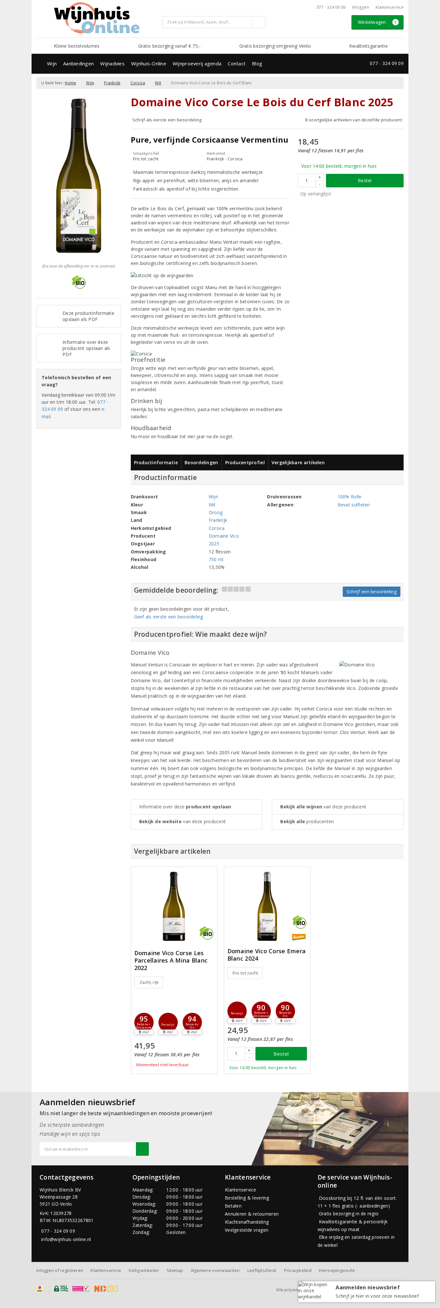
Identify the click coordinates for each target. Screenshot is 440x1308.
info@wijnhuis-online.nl (66, 1239)
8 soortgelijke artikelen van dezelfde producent (353, 120)
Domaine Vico (224, 536)
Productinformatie (156, 462)
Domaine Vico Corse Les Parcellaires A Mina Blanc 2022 (171, 960)
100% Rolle (350, 497)
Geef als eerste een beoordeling (168, 617)
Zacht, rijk (149, 982)
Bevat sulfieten (354, 505)
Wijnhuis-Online (148, 63)
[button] (168, 1022)
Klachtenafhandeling (247, 1222)
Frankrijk (112, 83)
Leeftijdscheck (262, 1270)
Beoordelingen (201, 462)
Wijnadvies (112, 63)
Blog (257, 63)
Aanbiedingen (78, 63)
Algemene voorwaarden (215, 1270)
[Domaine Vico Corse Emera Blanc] (267, 906)
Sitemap (175, 1270)
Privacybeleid (297, 1270)
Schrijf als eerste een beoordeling (167, 120)
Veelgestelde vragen (246, 1230)
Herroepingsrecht (337, 1270)
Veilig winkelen (144, 1270)
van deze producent (182, 821)
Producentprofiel (245, 462)
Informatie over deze (185, 807)
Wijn (52, 63)
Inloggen (360, 7)
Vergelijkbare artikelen (298, 462)
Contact (236, 63)
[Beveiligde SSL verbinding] (81, 1288)
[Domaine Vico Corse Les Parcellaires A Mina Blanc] (174, 906)
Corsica (137, 83)
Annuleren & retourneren (252, 1214)
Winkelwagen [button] (377, 22)
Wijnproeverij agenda (197, 63)
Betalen (233, 1206)
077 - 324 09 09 (331, 7)
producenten (307, 821)
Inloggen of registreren (59, 1270)
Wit (158, 83)
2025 (214, 544)
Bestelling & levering (247, 1198)
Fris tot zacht (245, 973)
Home (70, 83)
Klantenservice (390, 7)
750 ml (216, 559)
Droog (216, 512)
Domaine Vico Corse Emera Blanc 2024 (266, 954)
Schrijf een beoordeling (372, 591)
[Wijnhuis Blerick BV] (96, 18)
